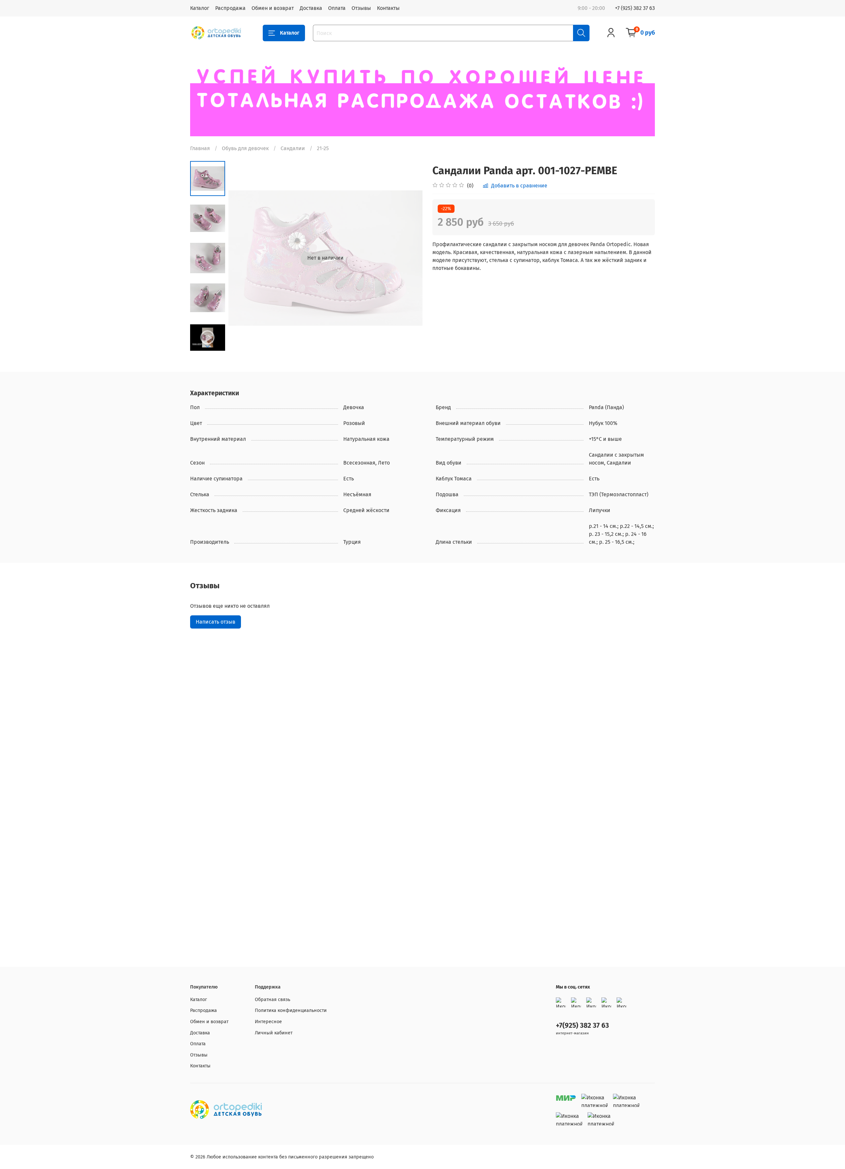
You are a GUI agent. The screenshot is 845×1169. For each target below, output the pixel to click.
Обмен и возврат (273, 8)
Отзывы (361, 8)
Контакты (388, 8)
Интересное (268, 1021)
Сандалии (293, 148)
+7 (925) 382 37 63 (635, 8)
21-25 (323, 148)
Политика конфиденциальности (291, 1010)
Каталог (199, 8)
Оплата (337, 8)
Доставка (311, 8)
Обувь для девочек (245, 148)
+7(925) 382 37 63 (582, 1026)
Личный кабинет (273, 1033)
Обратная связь (272, 999)
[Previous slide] (242, 258)
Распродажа (230, 8)
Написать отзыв (215, 622)
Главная (200, 148)
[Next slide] (208, 346)
